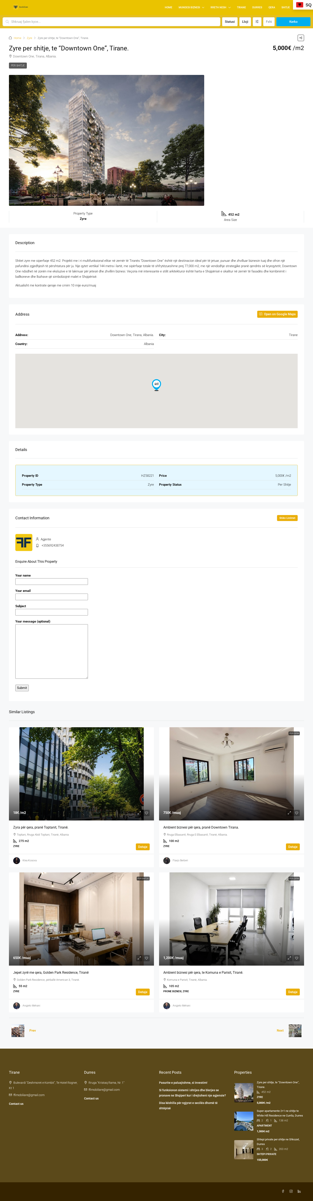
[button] (301, 38)
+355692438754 (53, 545)
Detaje (142, 847)
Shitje (285, 7)
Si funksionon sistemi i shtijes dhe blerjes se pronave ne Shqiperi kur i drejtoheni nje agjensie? (192, 1092)
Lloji (245, 22)
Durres (257, 7)
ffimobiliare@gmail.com (29, 1095)
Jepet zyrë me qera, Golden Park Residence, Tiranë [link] (51, 973)
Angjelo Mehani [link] (31, 1005)
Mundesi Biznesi (189, 7)
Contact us (16, 1103)
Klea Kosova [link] (30, 860)
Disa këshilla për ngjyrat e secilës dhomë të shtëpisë (188, 1105)
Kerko (293, 22)
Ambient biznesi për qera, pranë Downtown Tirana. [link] (201, 827)
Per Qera (294, 733)
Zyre (29, 38)
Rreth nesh (218, 7)
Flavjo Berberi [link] (180, 860)
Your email (23, 591)
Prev (32, 1030)
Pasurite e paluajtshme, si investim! (183, 1082)
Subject (20, 606)
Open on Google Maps (279, 314)
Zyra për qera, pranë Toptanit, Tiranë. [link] (40, 827)
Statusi (230, 22)
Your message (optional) (32, 621)
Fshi (269, 22)
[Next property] (295, 1030)
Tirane (241, 7)
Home (168, 7)
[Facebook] (283, 1191)
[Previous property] (17, 1030)
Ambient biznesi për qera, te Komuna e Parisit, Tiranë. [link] (203, 973)
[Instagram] (292, 1191)
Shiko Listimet (287, 518)
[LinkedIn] (300, 1191)
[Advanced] (257, 21)
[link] (81, 773)
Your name (23, 575)
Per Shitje (18, 65)
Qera (271, 7)
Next (280, 1030)
